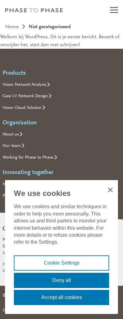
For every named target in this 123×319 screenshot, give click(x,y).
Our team (12, 145)
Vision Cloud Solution (22, 107)
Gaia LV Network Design (25, 95)
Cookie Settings (61, 263)
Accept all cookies (61, 297)
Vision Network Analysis (24, 84)
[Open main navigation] (113, 10)
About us (11, 133)
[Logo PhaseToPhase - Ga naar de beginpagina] (34, 10)
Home (12, 26)
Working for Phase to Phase (28, 157)
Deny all (61, 280)
